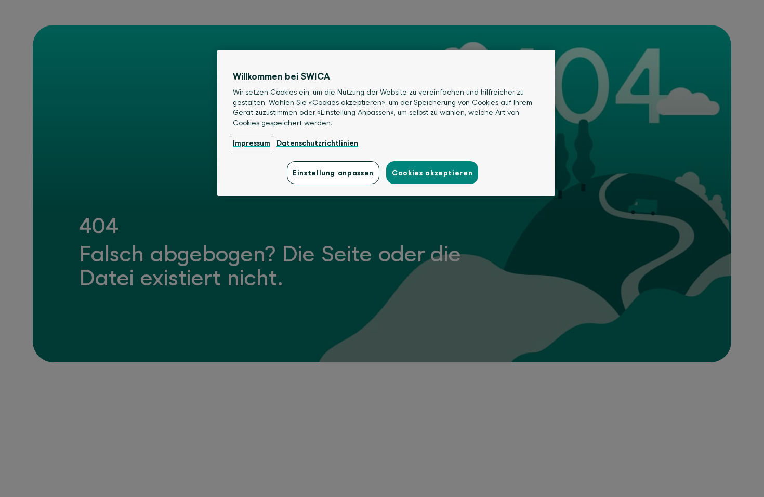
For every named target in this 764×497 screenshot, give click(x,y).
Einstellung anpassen (333, 172)
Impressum (251, 143)
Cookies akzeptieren (432, 172)
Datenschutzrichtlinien (317, 143)
